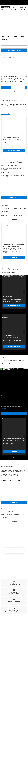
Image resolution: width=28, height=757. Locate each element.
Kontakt (14, 47)
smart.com (14, 413)
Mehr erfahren (14, 219)
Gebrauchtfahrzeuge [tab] (17, 113)
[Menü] (2, 3)
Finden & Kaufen (5, 172)
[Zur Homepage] (14, 2)
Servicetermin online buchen (14, 50)
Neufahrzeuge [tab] (6, 113)
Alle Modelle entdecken (14, 197)
